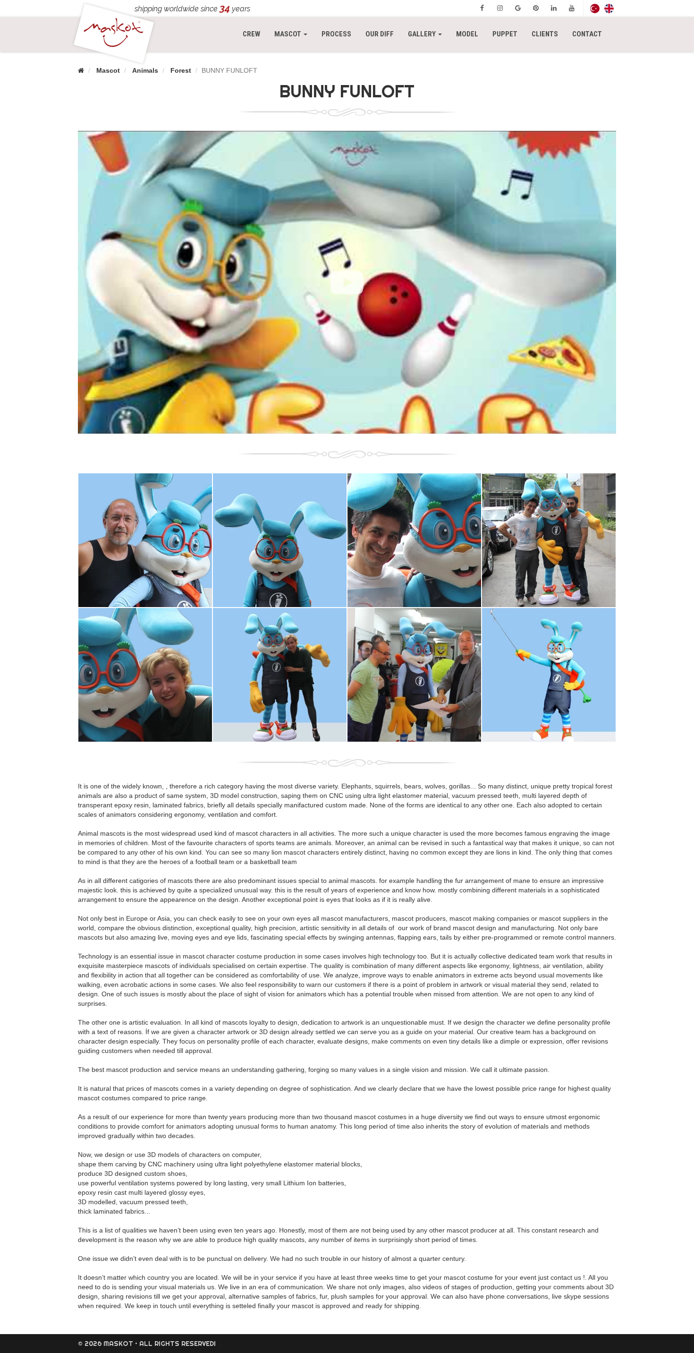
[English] (609, 8)
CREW (251, 34)
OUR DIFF (379, 34)
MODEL (467, 34)
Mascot (108, 70)
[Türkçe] (595, 8)
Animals (145, 70)
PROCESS (336, 34)
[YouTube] (571, 8)
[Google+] (518, 8)
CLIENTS (545, 34)
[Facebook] (482, 8)
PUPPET (504, 34)
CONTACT (587, 34)
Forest (180, 70)
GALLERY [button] (422, 34)
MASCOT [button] (294, 33)
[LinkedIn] (553, 8)
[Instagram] (500, 8)
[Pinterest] (535, 8)
